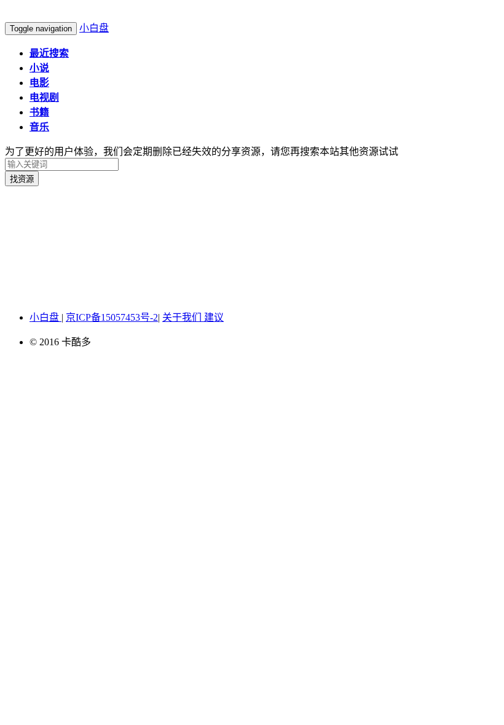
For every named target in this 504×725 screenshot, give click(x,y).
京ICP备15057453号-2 (112, 317)
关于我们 (183, 317)
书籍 (39, 112)
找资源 (22, 179)
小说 (39, 68)
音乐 (39, 127)
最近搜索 (49, 53)
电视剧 (44, 97)
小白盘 (94, 28)
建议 (214, 317)
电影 (39, 82)
